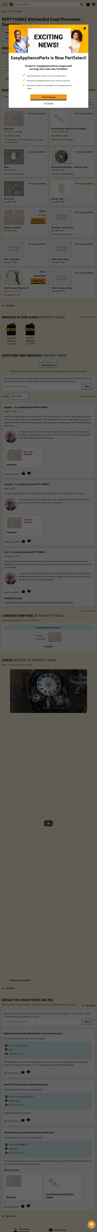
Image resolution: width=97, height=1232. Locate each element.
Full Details (48, 103)
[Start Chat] (91, 1224)
